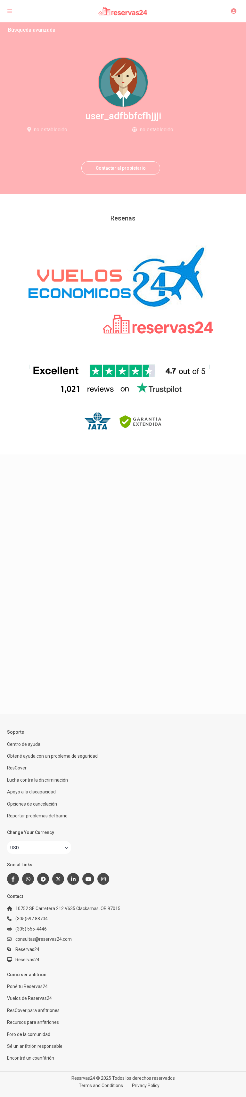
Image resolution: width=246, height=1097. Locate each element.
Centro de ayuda (23, 744)
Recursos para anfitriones (33, 1022)
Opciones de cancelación (32, 804)
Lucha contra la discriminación (37, 780)
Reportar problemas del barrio (37, 815)
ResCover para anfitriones (33, 1010)
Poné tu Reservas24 (27, 986)
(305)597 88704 (31, 918)
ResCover (17, 767)
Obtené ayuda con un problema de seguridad (52, 756)
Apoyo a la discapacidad (31, 791)
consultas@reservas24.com (43, 939)
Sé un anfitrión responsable (34, 1046)
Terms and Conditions (101, 1085)
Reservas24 (27, 959)
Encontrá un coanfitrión (30, 1058)
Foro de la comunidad (28, 1034)
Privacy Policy (146, 1085)
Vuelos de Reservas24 (29, 998)
